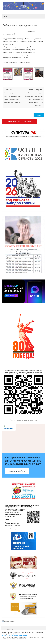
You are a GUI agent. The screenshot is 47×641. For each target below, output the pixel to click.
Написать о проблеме (17, 471)
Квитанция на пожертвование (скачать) (23, 529)
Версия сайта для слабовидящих (19, 121)
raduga (11, 29)
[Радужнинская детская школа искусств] (23, 10)
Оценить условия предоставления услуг (23, 420)
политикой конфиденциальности (14, 635)
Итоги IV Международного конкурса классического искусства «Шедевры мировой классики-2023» (13, 96)
